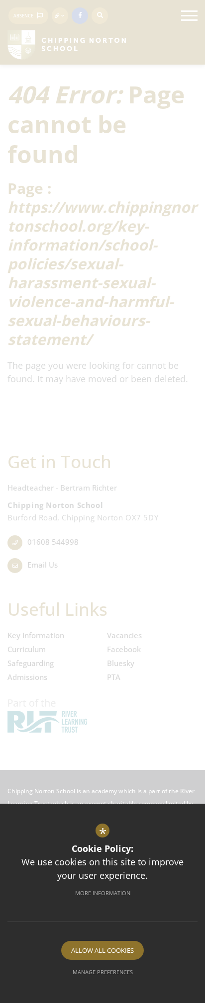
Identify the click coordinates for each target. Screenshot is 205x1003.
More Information (102, 893)
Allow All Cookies (102, 950)
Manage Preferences (103, 972)
